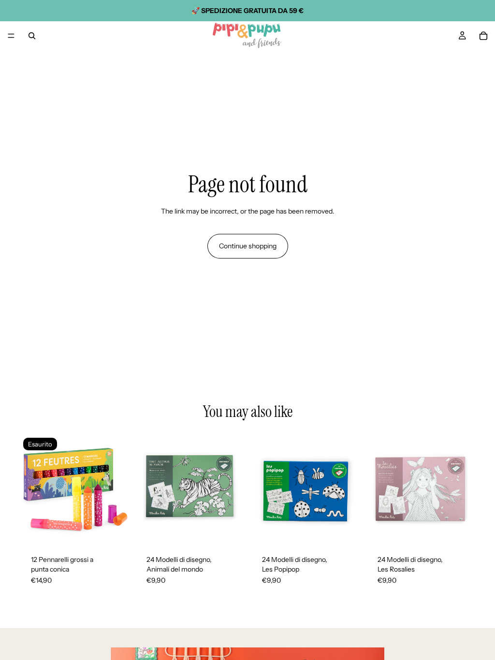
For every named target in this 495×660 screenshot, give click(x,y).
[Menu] (11, 36)
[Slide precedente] (30, 489)
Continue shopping (248, 246)
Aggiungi (237, 528)
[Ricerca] (32, 35)
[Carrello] (483, 35)
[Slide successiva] (118, 489)
